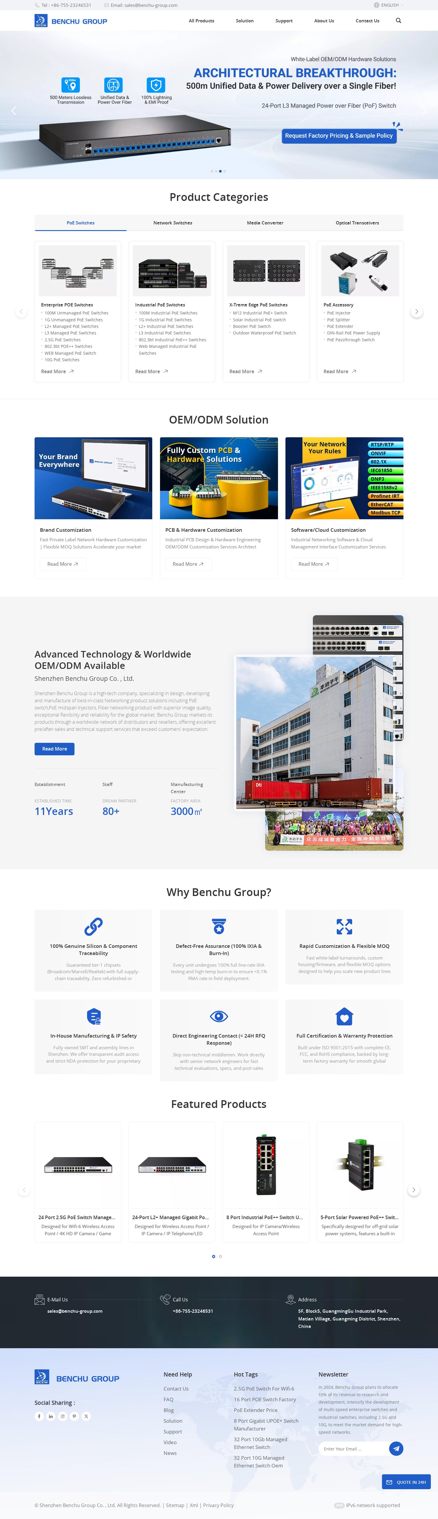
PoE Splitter (338, 320)
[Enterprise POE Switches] (78, 270)
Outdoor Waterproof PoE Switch (264, 333)
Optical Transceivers (357, 222)
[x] (86, 1416)
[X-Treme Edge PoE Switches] (266, 270)
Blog (169, 1410)
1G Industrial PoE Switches (165, 320)
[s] (62, 1416)
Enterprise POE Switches (67, 305)
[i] (50, 1416)
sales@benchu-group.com (74, 1311)
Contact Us (367, 20)
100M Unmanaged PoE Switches (76, 313)
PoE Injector (339, 313)
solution (173, 1420)
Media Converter (265, 222)
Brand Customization (65, 529)
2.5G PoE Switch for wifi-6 (264, 1388)
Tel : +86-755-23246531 (66, 5)
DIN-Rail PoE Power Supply (353, 333)
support (173, 1431)
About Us (324, 20)
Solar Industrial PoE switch (259, 320)
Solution (245, 20)
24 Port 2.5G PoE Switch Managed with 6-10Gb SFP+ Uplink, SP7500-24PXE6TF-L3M (77, 1217)
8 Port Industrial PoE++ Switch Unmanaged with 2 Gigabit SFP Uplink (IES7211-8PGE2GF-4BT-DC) (265, 1217)
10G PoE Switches (62, 359)
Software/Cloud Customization (328, 529)
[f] (39, 1416)
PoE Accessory (338, 305)
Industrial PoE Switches (160, 305)
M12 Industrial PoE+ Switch (260, 313)
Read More (53, 371)
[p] (74, 1416)
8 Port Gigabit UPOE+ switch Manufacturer (266, 1424)
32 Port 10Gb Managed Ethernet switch (260, 1443)
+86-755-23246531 (193, 1311)
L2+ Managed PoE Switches (72, 326)
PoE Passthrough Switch (351, 339)
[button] (211, 171)
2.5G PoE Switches (63, 339)
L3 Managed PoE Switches (70, 333)
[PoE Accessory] (360, 270)
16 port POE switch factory (265, 1399)
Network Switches (172, 222)
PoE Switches (80, 222)
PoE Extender (340, 326)
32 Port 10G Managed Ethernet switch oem (259, 1461)
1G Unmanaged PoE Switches (74, 320)
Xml (194, 1505)
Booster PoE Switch (252, 326)
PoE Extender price (256, 1410)
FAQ (168, 1399)
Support (284, 20)
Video (170, 1442)
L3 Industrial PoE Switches (165, 333)
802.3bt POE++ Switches (68, 346)
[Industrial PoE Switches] (172, 270)
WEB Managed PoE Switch (70, 353)
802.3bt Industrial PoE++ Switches (172, 339)
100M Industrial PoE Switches (168, 313)
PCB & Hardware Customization (203, 529)
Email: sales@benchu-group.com (144, 5)
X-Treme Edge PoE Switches (258, 305)
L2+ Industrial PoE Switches (166, 326)
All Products (201, 20)
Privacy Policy (218, 1505)
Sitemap (175, 1505)
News (170, 1453)
